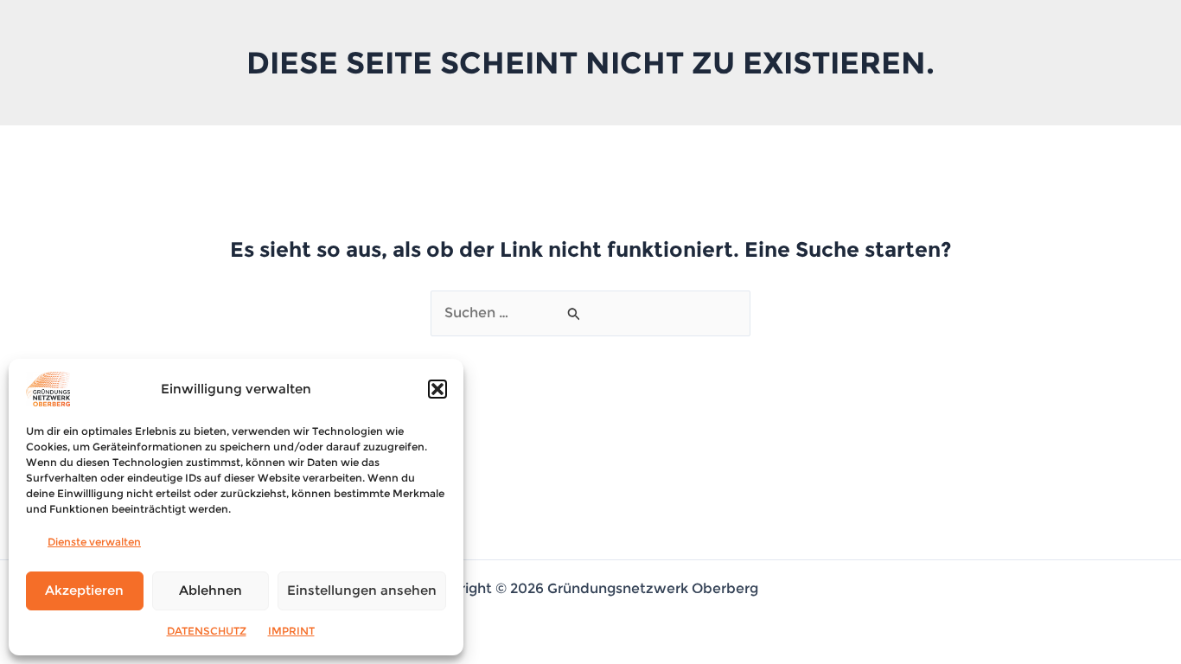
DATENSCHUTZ (206, 630)
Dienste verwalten (94, 541)
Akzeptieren (84, 590)
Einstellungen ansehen (362, 590)
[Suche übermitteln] (574, 313)
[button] (437, 389)
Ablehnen (210, 590)
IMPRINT (291, 630)
